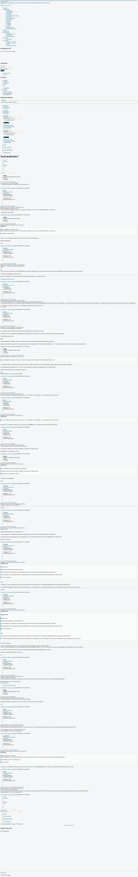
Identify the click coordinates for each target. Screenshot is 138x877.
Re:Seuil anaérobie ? (19, 327)
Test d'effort (9, 14)
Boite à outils (6, 32)
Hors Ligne (6, 193)
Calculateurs (9, 35)
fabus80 (5, 248)
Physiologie (9, 13)
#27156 (17, 355)
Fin (4, 166)
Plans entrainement (10, 36)
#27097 (9, 223)
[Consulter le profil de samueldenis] (9, 737)
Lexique (8, 26)
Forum (4, 30)
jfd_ (4, 84)
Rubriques (5, 105)
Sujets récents (6, 106)
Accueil (5, 7)
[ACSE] (8, 51)
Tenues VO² (9, 39)
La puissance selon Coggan (12, 15)
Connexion (6, 122)
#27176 (9, 392)
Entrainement (6, 9)
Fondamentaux (9, 11)
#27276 (9, 608)
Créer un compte (7, 127)
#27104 (9, 299)
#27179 (9, 443)
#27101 (9, 263)
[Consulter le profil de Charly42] (8, 487)
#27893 (9, 749)
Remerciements (9, 27)
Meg (4, 400)
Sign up (5, 74)
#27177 (9, 414)
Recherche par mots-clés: (7, 102)
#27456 (9, 675)
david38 (5, 81)
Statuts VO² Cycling (11, 43)
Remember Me (4, 69)
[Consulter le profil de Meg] (7, 401)
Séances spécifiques (10, 18)
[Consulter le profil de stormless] (8, 513)
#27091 (9, 181)
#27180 (9, 462)
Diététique (8, 23)
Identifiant (5, 117)
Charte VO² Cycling (11, 41)
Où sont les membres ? (11, 45)
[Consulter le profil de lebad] (7, 191)
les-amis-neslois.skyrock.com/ (7, 279)
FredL (5, 311)
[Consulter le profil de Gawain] (8, 285)
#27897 (17, 787)
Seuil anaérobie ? (4, 183)
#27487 (17, 724)
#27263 (9, 502)
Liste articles (6, 31)
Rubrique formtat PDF (11, 28)
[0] (5, 682)
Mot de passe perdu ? (8, 125)
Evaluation (8, 20)
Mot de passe (6, 118)
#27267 (9, 526)
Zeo (4, 85)
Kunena (72, 825)
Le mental (8, 24)
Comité (8, 44)
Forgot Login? (6, 73)
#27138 (9, 325)
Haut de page (4, 872)
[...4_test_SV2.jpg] (9, 685)
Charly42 (5, 485)
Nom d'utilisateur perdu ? (9, 126)
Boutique (5, 37)
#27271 (9, 561)
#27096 (9, 205)
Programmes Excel (10, 33)
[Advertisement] (10, 56)
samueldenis (6, 735)
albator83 (5, 80)
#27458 (9, 696)
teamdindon (6, 83)
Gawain (5, 284)
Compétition (9, 19)
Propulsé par (67, 825)
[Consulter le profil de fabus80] (8, 249)
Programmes (9, 17)
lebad (4, 190)
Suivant (5, 165)
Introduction (9, 10)
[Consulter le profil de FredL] (7, 313)
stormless (5, 512)
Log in (2, 70)
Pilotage (8, 22)
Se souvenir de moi (9, 120)
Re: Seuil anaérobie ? (19, 207)
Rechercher (6, 108)
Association (6, 40)
